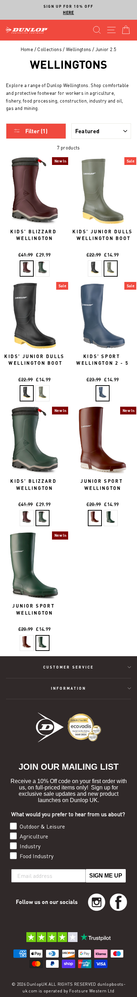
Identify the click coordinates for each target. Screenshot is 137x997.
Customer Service (68, 667)
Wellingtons (78, 49)
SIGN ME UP (105, 876)
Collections (49, 49)
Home (27, 49)
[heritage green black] (111, 518)
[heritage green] (42, 268)
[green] (111, 268)
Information (68, 688)
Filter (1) (35, 131)
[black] (95, 268)
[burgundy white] (95, 518)
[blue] (103, 393)
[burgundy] (27, 268)
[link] (96, 902)
